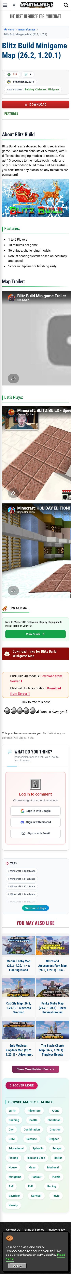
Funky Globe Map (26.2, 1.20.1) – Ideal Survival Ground (52, 1008)
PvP (30, 1186)
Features (11, 114)
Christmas (40, 89)
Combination (32, 1129)
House (13, 1167)
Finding (13, 1157)
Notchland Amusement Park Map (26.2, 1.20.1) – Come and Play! (52, 965)
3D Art (12, 1110)
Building (29, 89)
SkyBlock (14, 1195)
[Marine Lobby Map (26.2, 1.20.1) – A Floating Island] (18, 945)
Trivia (56, 1195)
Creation (55, 1129)
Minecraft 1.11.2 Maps (23, 878)
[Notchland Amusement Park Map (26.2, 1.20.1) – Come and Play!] (52, 945)
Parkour (36, 1176)
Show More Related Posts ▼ (36, 1069)
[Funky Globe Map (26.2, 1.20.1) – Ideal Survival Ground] (52, 987)
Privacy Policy (56, 1229)
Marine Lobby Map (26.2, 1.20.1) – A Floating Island (18, 965)
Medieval (53, 1167)
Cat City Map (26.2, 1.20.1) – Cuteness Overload (18, 1008)
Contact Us (13, 1229)
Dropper (54, 1139)
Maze (32, 1167)
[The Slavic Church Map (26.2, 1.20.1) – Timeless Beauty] (52, 1030)
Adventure (34, 1110)
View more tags (35, 908)
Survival (36, 1195)
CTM (12, 1139)
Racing (51, 1186)
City (11, 1129)
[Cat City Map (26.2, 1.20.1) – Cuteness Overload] (18, 987)
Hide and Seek (36, 1157)
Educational (16, 1148)
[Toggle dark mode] (14, 5)
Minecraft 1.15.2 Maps (23, 902)
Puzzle (56, 1176)
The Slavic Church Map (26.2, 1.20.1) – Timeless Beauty (52, 1050)
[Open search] (66, 5)
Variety (13, 1205)
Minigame (53, 89)
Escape (57, 1148)
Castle (33, 1120)
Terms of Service (33, 1229)
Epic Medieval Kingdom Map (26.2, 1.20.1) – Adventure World (19, 1050)
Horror (58, 1157)
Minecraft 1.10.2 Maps (23, 870)
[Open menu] (5, 5)
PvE (11, 1186)
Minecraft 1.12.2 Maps (23, 886)
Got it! (17, 1266)
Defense (31, 1139)
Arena (55, 1110)
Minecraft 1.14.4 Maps (23, 894)
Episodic (38, 1148)
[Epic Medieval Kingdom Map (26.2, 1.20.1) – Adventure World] (18, 1030)
